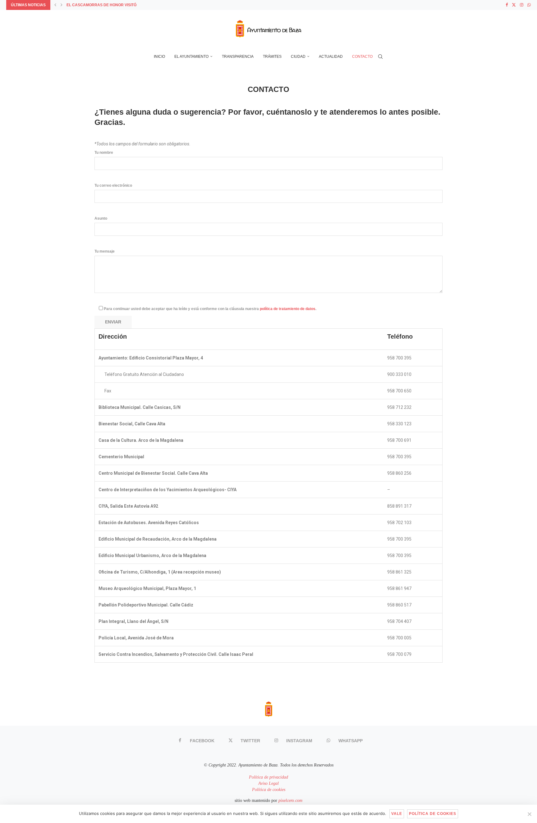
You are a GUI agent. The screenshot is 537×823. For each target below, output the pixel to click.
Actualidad (331, 56)
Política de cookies (268, 789)
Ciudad (298, 56)
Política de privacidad (268, 777)
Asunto (100, 218)
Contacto (362, 56)
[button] (55, 5)
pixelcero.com (290, 800)
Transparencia (238, 56)
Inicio (159, 56)
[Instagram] (521, 5)
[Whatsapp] (529, 5)
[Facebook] (507, 5)
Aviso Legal (268, 783)
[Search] (380, 57)
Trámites (272, 56)
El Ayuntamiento (191, 56)
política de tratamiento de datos (287, 309)
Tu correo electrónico (113, 185)
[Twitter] (514, 5)
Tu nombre (103, 152)
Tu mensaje (104, 251)
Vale (396, 814)
